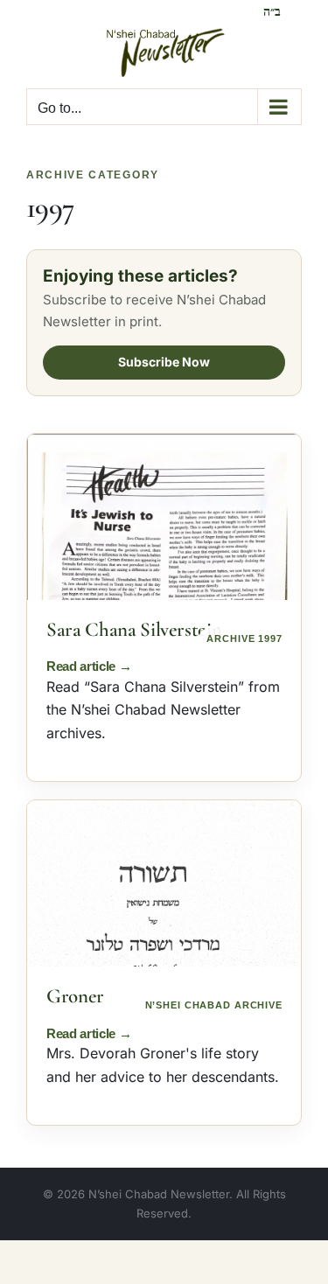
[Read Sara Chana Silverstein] (164, 517)
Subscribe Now (164, 361)
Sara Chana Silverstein (133, 630)
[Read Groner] (164, 883)
